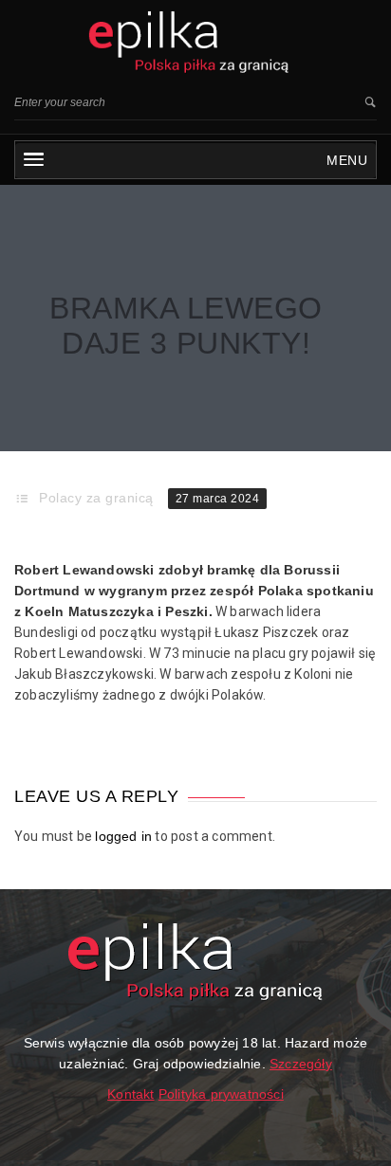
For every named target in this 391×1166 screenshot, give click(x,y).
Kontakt (130, 1094)
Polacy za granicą (96, 497)
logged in (123, 836)
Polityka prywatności (221, 1094)
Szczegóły (301, 1063)
